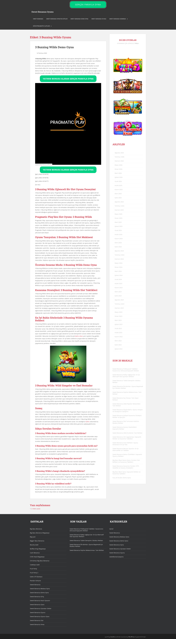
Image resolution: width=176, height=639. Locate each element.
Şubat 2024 (118, 275)
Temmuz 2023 (119, 304)
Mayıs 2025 (118, 214)
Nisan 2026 (118, 169)
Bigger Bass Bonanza (37, 541)
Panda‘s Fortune (35, 581)
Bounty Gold (34, 545)
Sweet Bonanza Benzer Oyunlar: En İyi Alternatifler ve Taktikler (126, 449)
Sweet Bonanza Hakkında (117, 19)
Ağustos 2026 (119, 153)
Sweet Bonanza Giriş (37, 597)
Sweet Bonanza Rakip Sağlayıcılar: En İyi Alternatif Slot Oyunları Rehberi (126, 376)
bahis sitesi (79, 336)
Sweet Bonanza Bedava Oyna (40, 589)
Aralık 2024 (118, 234)
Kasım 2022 (119, 337)
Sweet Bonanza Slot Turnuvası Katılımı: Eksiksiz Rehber (126, 422)
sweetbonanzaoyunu (116, 557)
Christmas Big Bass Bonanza (39, 561)
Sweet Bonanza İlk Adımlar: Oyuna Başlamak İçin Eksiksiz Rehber (128, 387)
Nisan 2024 (118, 267)
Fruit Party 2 (34, 573)
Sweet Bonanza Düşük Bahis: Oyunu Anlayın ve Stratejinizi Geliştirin (128, 410)
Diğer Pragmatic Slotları (41, 26)
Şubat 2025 (118, 226)
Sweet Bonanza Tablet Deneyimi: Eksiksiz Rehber (126, 381)
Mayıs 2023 (118, 312)
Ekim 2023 (118, 292)
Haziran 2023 (119, 308)
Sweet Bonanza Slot (36, 620)
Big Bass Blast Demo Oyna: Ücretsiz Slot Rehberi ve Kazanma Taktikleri (126, 461)
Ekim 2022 (118, 341)
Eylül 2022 (118, 345)
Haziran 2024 (119, 259)
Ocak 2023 (118, 328)
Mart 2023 (118, 320)
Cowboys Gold (35, 565)
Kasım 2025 (119, 189)
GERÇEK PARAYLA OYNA (88, 4)
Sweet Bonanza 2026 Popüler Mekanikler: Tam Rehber (127, 405)
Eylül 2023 (118, 296)
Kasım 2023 (119, 288)
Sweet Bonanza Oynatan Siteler (56, 19)
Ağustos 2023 (119, 300)
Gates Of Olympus (36, 577)
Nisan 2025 (118, 218)
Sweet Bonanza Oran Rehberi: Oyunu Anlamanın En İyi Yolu (125, 444)
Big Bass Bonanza (36, 529)
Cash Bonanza (35, 553)
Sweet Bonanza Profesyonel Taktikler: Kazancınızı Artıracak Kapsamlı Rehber (126, 370)
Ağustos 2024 (119, 251)
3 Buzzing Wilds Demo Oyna (54, 47)
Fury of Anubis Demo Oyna (122, 478)
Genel (111, 529)
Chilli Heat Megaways (37, 557)
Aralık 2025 (118, 185)
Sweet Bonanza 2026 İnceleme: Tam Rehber (127, 433)
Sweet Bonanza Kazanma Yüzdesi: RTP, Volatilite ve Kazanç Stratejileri (126, 467)
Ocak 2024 (118, 279)
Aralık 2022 (118, 332)
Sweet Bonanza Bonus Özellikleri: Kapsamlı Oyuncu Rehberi (127, 455)
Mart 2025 (118, 222)
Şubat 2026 (118, 177)
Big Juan (33, 537)
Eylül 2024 (118, 247)
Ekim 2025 (118, 194)
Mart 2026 (118, 173)
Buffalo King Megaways (38, 549)
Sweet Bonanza (38, 19)
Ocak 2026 (118, 181)
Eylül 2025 (118, 198)
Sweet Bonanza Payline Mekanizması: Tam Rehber (127, 393)
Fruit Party (33, 569)
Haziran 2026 (119, 161)
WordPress (131, 637)
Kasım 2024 (119, 239)
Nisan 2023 (118, 316)
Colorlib (112, 637)
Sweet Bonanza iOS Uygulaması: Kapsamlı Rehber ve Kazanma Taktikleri (127, 438)
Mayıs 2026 (118, 165)
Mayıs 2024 (118, 263)
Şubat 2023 (118, 324)
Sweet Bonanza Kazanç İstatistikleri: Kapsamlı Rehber (125, 428)
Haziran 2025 (119, 210)
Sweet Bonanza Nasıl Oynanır (40, 601)
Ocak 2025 (118, 230)
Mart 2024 (118, 271)
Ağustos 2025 (119, 202)
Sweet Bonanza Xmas (37, 624)
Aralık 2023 (118, 283)
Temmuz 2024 (119, 255)
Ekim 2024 (118, 243)
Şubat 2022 (118, 349)
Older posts (36, 509)
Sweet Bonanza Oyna (37, 604)
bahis (87, 422)
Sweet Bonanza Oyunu (42, 11)
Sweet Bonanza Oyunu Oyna (39, 616)
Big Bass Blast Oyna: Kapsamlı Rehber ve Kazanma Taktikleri (126, 473)
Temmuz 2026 (119, 157)
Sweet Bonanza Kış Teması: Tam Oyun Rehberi (126, 399)
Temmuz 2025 (119, 206)
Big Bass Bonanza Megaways (40, 533)
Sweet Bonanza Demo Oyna (79, 19)
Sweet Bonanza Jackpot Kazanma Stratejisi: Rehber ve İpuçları (127, 416)
